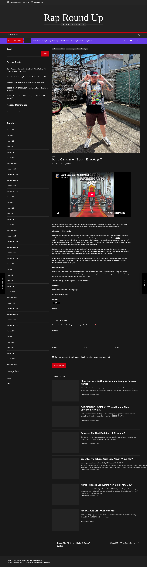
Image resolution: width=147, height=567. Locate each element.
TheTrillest (55, 164)
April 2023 (10, 353)
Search (9, 49)
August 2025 (11, 197)
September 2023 (12, 325)
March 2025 (11, 225)
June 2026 (10, 141)
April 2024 (10, 286)
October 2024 (11, 253)
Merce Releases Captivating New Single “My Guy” (106, 485)
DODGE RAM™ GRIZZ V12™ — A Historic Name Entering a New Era (27, 89)
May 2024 (10, 281)
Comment (56, 330)
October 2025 (11, 186)
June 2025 (10, 208)
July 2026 (10, 135)
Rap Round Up (73, 17)
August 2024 (11, 264)
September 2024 (12, 258)
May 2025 (10, 213)
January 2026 (11, 169)
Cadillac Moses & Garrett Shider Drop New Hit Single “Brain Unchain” (27, 97)
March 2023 (11, 359)
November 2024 (12, 247)
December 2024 (12, 241)
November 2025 (12, 180)
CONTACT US (13, 35)
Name (55, 347)
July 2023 (10, 336)
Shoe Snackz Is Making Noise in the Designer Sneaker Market (28, 77)
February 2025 (12, 230)
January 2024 (11, 303)
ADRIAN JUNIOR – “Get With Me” (98, 511)
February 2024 (12, 297)
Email (85, 347)
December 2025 (12, 174)
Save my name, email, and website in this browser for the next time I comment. (82, 357)
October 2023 (11, 320)
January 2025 (11, 236)
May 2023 (10, 348)
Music (9, 378)
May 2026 (10, 146)
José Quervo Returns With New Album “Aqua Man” (107, 459)
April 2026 (10, 152)
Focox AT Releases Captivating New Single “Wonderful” (26, 82)
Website (116, 347)
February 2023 (12, 364)
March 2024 (11, 292)
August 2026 (11, 130)
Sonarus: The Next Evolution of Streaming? (103, 433)
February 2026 (12, 163)
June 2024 (10, 275)
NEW (53, 156)
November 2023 (12, 314)
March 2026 (11, 158)
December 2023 (12, 308)
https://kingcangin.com (60, 294)
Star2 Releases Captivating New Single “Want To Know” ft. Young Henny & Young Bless (26, 70)
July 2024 (10, 269)
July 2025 (10, 202)
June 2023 (10, 342)
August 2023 (11, 331)
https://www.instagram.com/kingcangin (65, 290)
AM (82, 521)
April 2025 (10, 219)
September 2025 (12, 191)
